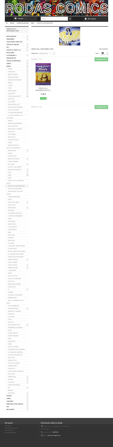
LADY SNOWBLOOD (13, 306)
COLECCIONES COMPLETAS (14, 41)
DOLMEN (10, 379)
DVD (8, 406)
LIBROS (9, 398)
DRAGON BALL (12, 207)
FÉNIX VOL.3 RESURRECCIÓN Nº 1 (43, 89)
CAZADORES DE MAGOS (15, 213)
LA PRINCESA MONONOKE (15, 216)
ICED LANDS (11, 374)
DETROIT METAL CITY (14, 104)
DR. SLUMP (11, 164)
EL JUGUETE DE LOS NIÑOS (16, 254)
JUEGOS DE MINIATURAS (14, 60)
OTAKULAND (11, 71)
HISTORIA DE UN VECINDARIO (16, 349)
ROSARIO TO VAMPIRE (14, 311)
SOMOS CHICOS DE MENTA (15, 257)
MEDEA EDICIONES (13, 77)
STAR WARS (10, 401)
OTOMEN (10, 292)
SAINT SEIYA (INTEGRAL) (15, 188)
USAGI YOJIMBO (12, 262)
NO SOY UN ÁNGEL (13, 346)
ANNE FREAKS (12, 224)
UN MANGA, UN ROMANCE (15, 295)
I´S (9, 289)
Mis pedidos (8, 425)
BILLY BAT (11, 322)
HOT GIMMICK (12, 134)
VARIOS (10, 153)
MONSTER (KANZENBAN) (15, 123)
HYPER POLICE (12, 156)
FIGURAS (9, 396)
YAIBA (9, 199)
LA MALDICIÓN (12, 270)
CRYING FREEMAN (13, 336)
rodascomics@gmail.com (53, 435)
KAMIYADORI (11, 341)
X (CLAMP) (11, 243)
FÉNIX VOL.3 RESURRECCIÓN (16, 186)
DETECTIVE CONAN (13, 202)
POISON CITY (12, 368)
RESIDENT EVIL (12, 360)
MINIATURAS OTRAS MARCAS (15, 404)
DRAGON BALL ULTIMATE (15, 129)
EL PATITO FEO (12, 248)
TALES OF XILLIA (12, 276)
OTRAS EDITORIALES (14, 385)
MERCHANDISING (11, 36)
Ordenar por (34, 53)
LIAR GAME (11, 316)
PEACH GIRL (11, 235)
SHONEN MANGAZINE (14, 197)
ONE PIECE (11, 99)
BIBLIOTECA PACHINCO (14, 169)
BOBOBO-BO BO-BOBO (14, 284)
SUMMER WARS (12, 366)
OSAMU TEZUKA (12, 265)
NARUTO (10, 120)
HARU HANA (11, 240)
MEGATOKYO (11, 137)
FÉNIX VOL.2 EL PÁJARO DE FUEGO (15, 182)
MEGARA (10, 390)
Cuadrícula (102, 54)
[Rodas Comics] (56, 8)
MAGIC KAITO (12, 205)
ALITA (9, 172)
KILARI (10, 330)
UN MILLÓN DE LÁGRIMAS (15, 107)
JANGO (10, 142)
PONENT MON (12, 376)
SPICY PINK (11, 357)
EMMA (10, 344)
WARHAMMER (10, 39)
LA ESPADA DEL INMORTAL (15, 352)
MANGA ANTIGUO (13, 259)
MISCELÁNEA (10, 52)
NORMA (10, 69)
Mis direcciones (9, 430)
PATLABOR (11, 210)
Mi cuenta (9, 423)
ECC (9, 387)
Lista (107, 54)
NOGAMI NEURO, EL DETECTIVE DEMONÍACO (13, 147)
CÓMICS (9, 63)
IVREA (10, 88)
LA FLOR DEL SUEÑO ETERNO (16, 246)
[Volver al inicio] (6, 23)
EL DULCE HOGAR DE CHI (15, 355)
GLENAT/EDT (11, 93)
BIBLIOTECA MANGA (13, 158)
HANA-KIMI (11, 314)
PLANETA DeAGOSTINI (14, 96)
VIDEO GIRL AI (12, 287)
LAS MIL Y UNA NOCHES (15, 167)
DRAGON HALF (12, 150)
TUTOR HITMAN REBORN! (15, 112)
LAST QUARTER (12, 227)
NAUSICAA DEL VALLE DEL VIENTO (15, 193)
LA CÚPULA (11, 382)
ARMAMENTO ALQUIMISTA (15, 327)
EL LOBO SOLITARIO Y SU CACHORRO (15, 117)
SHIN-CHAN (11, 131)
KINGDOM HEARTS (13, 308)
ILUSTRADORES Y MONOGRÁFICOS (12, 57)
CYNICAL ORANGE (13, 161)
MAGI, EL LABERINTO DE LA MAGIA (15, 302)
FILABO (10, 85)
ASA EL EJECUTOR (13, 110)
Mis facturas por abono (11, 428)
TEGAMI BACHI (12, 229)
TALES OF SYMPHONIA (14, 278)
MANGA (9, 66)
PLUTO (10, 319)
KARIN (10, 218)
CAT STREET (11, 101)
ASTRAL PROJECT (13, 333)
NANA (9, 232)
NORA (9, 338)
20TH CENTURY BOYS (14, 325)
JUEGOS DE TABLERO (13, 44)
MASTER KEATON (13, 126)
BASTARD (10, 237)
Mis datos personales (11, 432)
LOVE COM (11, 281)
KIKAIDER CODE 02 (13, 139)
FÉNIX (9, 175)
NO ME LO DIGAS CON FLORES (16, 251)
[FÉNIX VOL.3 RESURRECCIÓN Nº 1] (43, 74)
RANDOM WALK (12, 297)
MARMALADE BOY (13, 267)
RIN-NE (10, 273)
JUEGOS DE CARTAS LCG (14, 50)
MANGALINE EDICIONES (15, 80)
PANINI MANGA (12, 90)
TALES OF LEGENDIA (14, 363)
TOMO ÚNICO (11, 221)
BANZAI (10, 82)
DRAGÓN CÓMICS (13, 74)
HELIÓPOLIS (11, 393)
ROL (8, 47)
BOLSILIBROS (10, 409)
